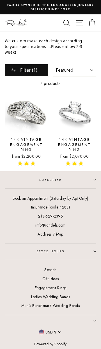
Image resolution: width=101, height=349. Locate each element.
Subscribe (50, 180)
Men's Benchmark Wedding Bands (50, 305)
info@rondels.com (50, 225)
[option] (50, 7)
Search (50, 270)
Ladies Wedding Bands (50, 297)
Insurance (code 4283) (50, 207)
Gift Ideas (50, 279)
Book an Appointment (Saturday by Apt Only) (50, 198)
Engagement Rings (50, 288)
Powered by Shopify (50, 344)
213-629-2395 (50, 216)
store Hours (50, 251)
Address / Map (50, 234)
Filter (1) (28, 70)
